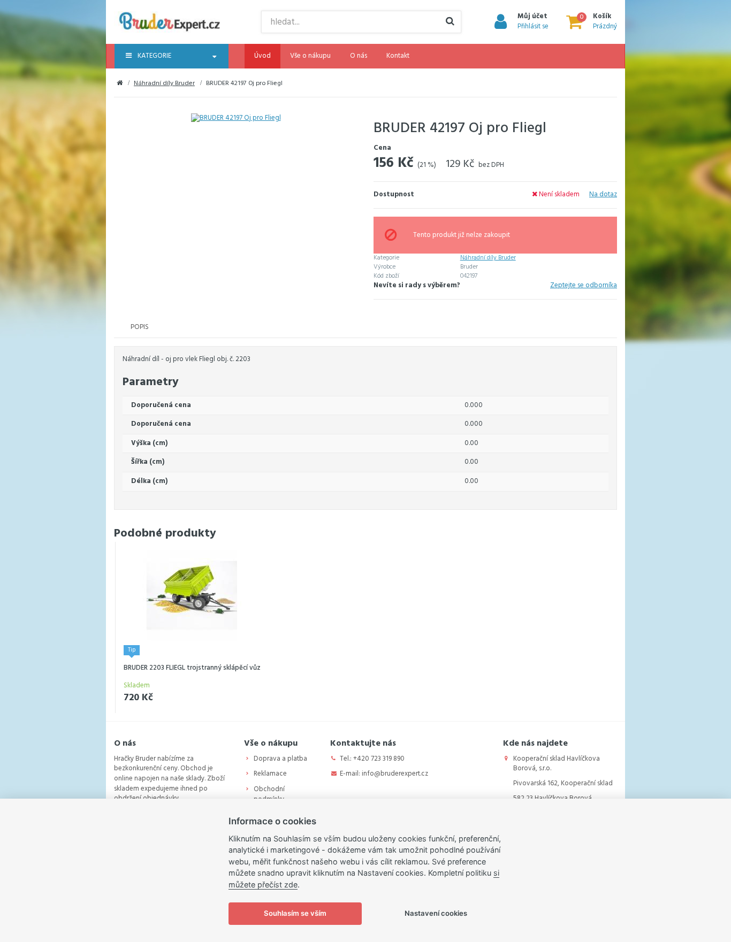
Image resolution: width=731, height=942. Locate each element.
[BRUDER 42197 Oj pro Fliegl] (235, 118)
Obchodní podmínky (269, 794)
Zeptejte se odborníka (583, 286)
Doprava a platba (280, 758)
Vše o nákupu (310, 56)
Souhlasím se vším (295, 913)
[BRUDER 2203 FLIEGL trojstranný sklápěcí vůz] (192, 595)
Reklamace (270, 773)
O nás (358, 56)
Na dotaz (603, 194)
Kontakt (397, 56)
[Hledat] (450, 22)
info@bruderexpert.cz (395, 773)
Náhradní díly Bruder (164, 83)
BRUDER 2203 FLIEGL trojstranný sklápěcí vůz (192, 667)
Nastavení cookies (436, 913)
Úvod (262, 56)
